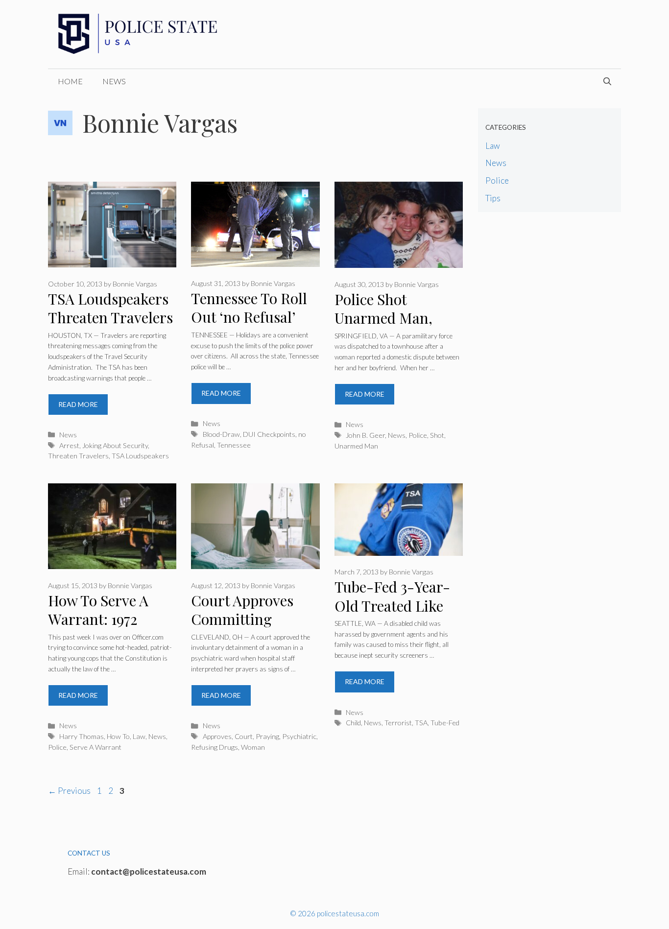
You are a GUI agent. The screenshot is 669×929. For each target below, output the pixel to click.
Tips (493, 198)
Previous (69, 791)
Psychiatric (299, 736)
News (114, 81)
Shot (437, 435)
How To (118, 736)
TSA (421, 722)
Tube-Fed (444, 722)
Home (70, 81)
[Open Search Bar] (607, 81)
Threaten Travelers (78, 456)
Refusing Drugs (214, 747)
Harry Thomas (81, 736)
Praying (267, 736)
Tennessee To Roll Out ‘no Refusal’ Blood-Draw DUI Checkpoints (249, 326)
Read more (78, 404)
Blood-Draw (221, 434)
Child (353, 722)
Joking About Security (115, 445)
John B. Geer (365, 435)
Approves (217, 736)
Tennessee (234, 445)
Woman (253, 747)
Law (139, 736)
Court (244, 736)
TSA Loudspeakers (140, 456)
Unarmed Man (356, 446)
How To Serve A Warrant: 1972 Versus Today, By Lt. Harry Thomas (106, 629)
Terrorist (398, 722)
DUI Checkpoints (269, 434)
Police (417, 435)
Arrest (69, 445)
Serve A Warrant (95, 747)
